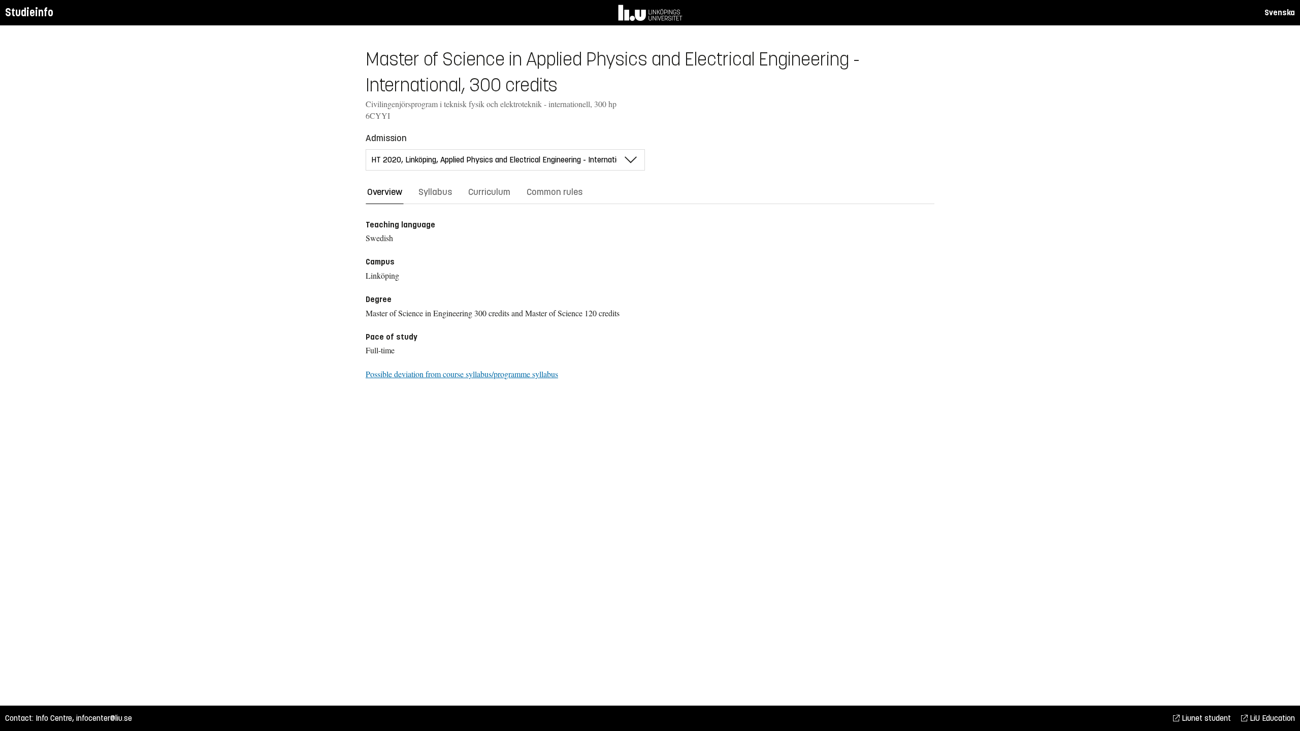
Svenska (1279, 12)
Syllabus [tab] (435, 191)
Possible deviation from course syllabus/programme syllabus (462, 374)
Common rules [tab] (554, 191)
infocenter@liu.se (104, 718)
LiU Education (1271, 718)
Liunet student (1205, 718)
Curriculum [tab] (489, 191)
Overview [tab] (384, 191)
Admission (386, 138)
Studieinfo (29, 12)
